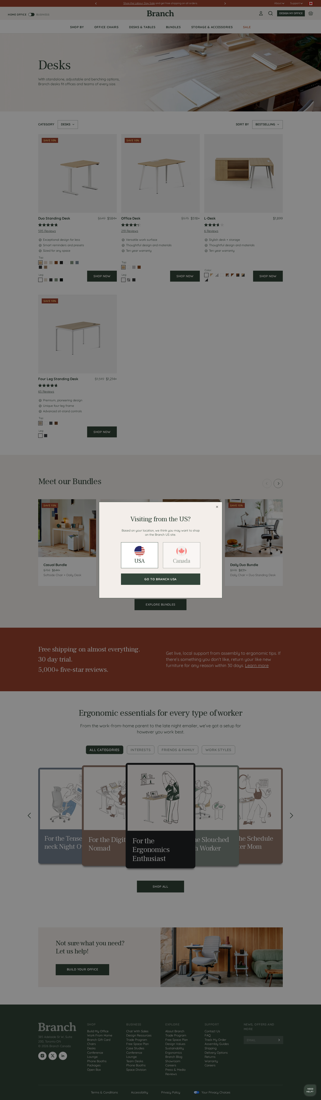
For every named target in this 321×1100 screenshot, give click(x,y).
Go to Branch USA (160, 579)
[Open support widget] (310, 1090)
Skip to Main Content (0, 0)
